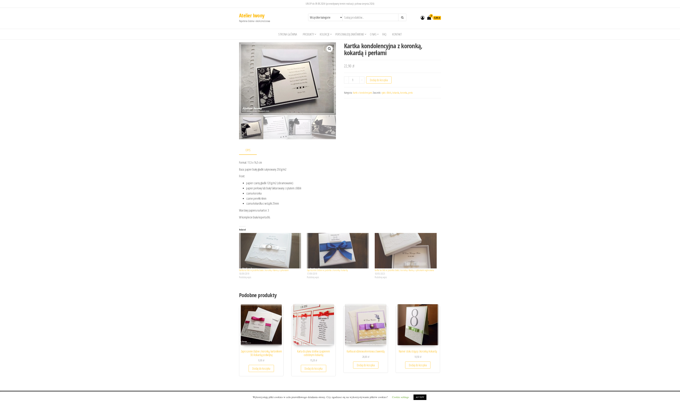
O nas (373, 34)
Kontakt (397, 34)
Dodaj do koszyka (379, 80)
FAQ (384, 34)
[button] (329, 49)
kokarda (395, 92)
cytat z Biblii (386, 92)
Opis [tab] (248, 150)
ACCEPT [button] (420, 397)
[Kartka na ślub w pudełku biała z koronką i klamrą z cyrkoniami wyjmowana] (407, 250)
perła (410, 92)
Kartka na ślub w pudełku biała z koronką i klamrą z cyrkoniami (264, 270)
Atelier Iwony (251, 15)
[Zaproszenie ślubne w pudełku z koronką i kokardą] (339, 250)
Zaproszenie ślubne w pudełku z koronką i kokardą (327, 270)
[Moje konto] (422, 17)
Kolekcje (325, 34)
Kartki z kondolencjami (362, 92)
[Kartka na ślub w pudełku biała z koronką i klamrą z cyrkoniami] (271, 250)
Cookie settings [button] (400, 397)
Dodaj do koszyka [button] (261, 368)
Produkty (308, 34)
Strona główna (287, 34)
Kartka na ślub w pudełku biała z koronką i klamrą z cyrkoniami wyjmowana (404, 270)
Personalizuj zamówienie (349, 34)
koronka (403, 92)
